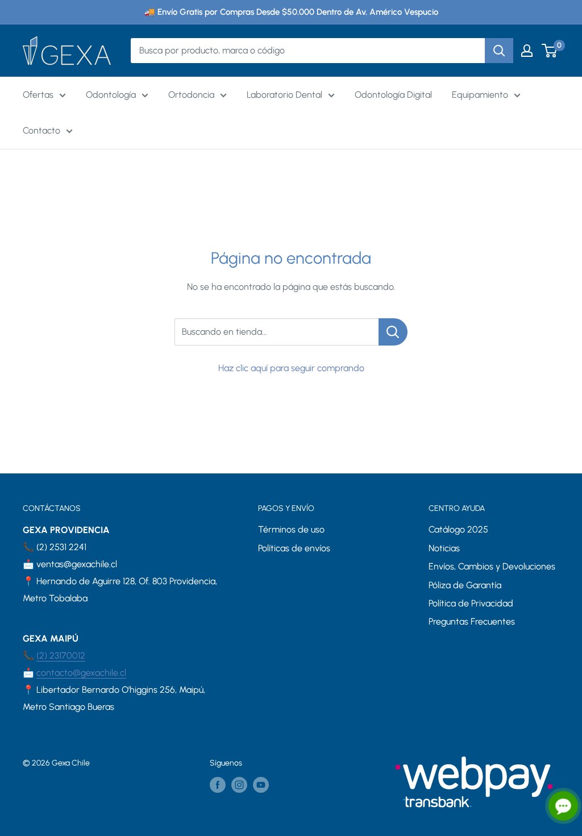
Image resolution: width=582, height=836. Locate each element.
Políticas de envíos (294, 548)
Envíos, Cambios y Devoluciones (492, 566)
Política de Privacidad (471, 603)
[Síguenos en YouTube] (261, 785)
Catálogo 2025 (458, 529)
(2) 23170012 (60, 655)
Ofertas (38, 94)
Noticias (444, 548)
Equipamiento (480, 94)
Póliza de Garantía (465, 585)
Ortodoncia (191, 94)
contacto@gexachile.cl (81, 672)
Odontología (111, 94)
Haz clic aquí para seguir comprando (291, 368)
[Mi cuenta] (527, 50)
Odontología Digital (393, 94)
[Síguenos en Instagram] (239, 785)
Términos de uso (291, 529)
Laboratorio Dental (284, 94)
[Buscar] (499, 50)
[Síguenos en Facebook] (218, 785)
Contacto (41, 130)
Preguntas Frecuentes (472, 621)
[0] (550, 50)
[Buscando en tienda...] (393, 332)
